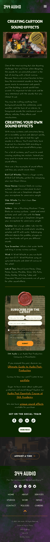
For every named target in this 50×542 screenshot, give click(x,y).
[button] (45, 6)
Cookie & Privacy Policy (25, 525)
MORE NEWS (25, 430)
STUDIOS (11, 499)
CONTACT (11, 505)
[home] (12, 6)
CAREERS (39, 505)
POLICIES (25, 505)
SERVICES (39, 494)
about (25, 494)
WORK (25, 499)
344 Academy (25, 529)
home (11, 494)
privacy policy (19, 337)
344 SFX (25, 533)
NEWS (39, 499)
